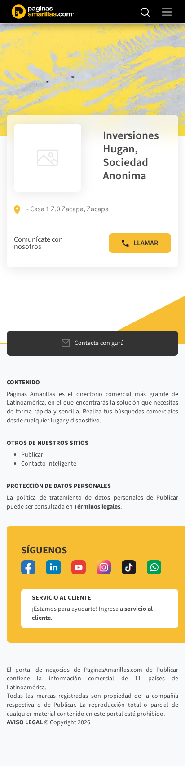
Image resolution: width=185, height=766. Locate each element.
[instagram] (104, 567)
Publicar (32, 454)
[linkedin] (53, 567)
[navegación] (166, 12)
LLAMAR (145, 243)
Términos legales (97, 506)
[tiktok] (129, 567)
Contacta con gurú (99, 343)
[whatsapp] (154, 567)
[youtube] (78, 567)
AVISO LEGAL (25, 722)
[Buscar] (145, 12)
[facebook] (28, 567)
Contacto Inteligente (48, 463)
